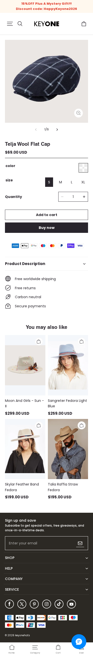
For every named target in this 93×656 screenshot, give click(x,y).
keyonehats (22, 635)
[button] (10, 24)
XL (83, 182)
